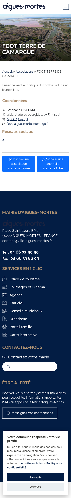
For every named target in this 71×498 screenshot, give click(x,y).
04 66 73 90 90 (24, 252)
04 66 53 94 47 (17, 119)
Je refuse (35, 486)
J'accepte (35, 477)
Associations (25, 71)
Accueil (7, 71)
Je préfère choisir (32, 463)
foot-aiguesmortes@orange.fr (27, 124)
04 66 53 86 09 (24, 258)
